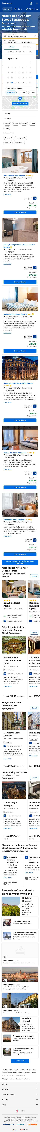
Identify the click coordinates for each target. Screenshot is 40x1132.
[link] (7, 124)
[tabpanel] (19, 73)
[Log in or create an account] (31, 3)
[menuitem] (7, 9)
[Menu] (37, 3)
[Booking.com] (7, 3)
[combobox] (20, 37)
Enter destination (13, 35)
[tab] (11, 47)
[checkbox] (30, 62)
